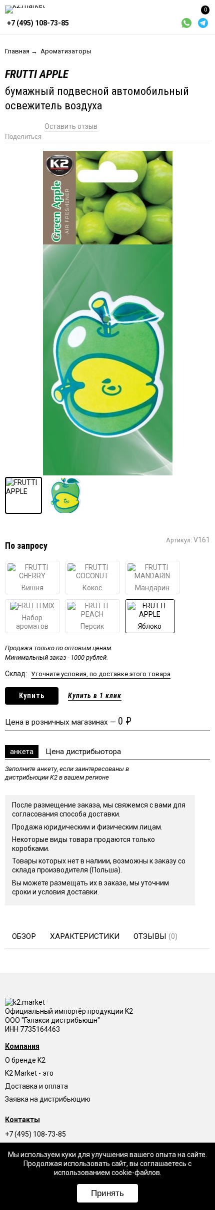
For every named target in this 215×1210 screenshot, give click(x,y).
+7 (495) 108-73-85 (35, 1134)
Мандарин (152, 588)
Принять (107, 1193)
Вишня (33, 588)
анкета (22, 751)
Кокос (92, 588)
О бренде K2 (25, 1060)
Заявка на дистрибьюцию (47, 1099)
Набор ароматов (32, 622)
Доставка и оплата (36, 1086)
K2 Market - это (29, 1073)
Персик (92, 626)
